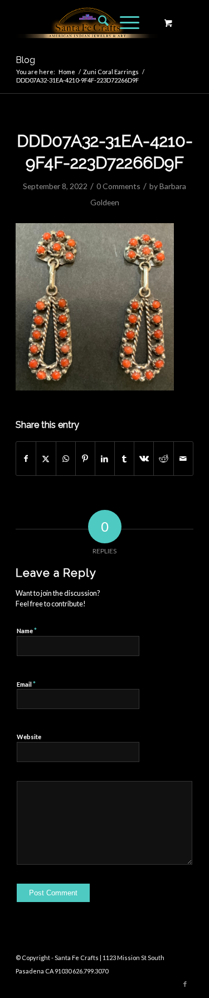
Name (27, 630)
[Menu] (124, 22)
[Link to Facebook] (185, 984)
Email (26, 683)
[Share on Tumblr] (124, 458)
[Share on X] (45, 458)
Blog (25, 60)
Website (29, 736)
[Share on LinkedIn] (104, 458)
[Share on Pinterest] (85, 458)
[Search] (98, 22)
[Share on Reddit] (163, 458)
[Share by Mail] (183, 458)
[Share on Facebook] (26, 458)
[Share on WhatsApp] (65, 458)
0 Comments (118, 186)
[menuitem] (98, 22)
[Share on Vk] (143, 458)
